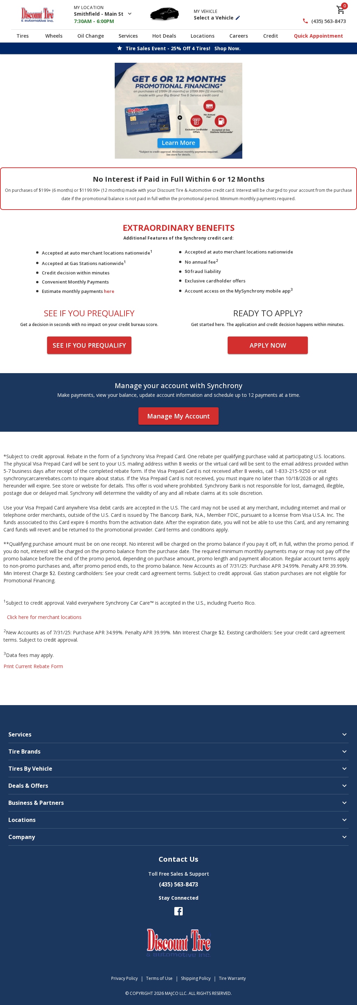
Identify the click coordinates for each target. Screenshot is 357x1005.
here (109, 291)
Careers (238, 35)
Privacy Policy (124, 978)
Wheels (53, 35)
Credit (270, 35)
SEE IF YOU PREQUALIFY (89, 345)
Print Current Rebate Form (33, 666)
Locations (202, 35)
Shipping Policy (196, 978)
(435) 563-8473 (328, 21)
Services (128, 35)
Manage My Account (178, 416)
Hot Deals (164, 35)
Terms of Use (159, 978)
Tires (22, 35)
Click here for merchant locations (44, 617)
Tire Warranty (232, 978)
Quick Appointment (318, 35)
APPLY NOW (268, 345)
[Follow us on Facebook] (178, 911)
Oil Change (90, 35)
